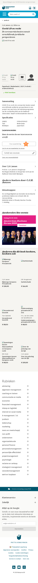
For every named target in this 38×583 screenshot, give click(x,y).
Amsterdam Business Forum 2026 (15, 222)
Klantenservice (8, 497)
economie (6, 401)
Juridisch (6, 20)
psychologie (6, 460)
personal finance (8, 445)
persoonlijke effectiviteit (11, 452)
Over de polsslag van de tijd (27, 357)
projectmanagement (10, 456)
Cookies (11, 553)
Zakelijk (5, 502)
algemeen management (11, 390)
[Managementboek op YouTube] (19, 567)
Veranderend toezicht (7, 319)
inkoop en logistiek (9, 408)
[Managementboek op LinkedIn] (13, 567)
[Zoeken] (33, 14)
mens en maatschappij (11, 430)
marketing (6, 427)
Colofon (23, 550)
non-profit (6, 434)
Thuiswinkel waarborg (19, 547)
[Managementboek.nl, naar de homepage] (8, 9)
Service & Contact (15, 559)
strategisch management (12, 467)
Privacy (30, 550)
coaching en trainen (10, 393)
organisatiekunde (9, 441)
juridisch (5, 419)
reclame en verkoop (9, 463)
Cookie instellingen (21, 553)
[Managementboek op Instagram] (24, 567)
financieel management (11, 405)
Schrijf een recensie (12, 153)
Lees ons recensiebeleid (10, 157)
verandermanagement (11, 471)
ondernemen (7, 438)
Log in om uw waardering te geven (13, 148)
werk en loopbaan (9, 475)
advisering (6, 386)
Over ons (26, 559)
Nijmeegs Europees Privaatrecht (9, 283)
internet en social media (11, 412)
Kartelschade (26, 282)
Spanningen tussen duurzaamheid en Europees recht (9, 358)
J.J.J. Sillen (14, 25)
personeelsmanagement (11, 449)
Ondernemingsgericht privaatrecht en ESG (28, 321)
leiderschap (6, 423)
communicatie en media (11, 397)
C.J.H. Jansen (6, 25)
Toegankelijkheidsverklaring (18, 556)
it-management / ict (10, 416)
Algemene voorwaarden (11, 550)
